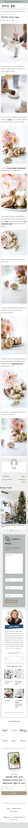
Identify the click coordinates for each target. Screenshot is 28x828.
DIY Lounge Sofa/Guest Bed (18, 683)
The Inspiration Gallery (21, 479)
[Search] (21, 658)
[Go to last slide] (2, 510)
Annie (4, 20)
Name (8, 580)
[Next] (26, 510)
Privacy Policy (14, 811)
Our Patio (7, 700)
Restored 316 (14, 819)
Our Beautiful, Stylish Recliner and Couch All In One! (19, 704)
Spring (13, 14)
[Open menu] (24, 6)
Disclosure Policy (16, 808)
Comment (9, 555)
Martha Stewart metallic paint (16, 168)
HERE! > (14, 1)
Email (8, 587)
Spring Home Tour (17, 363)
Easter (3, 14)
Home (8, 808)
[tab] (12, 530)
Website (8, 595)
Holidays (8, 14)
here (10, 119)
